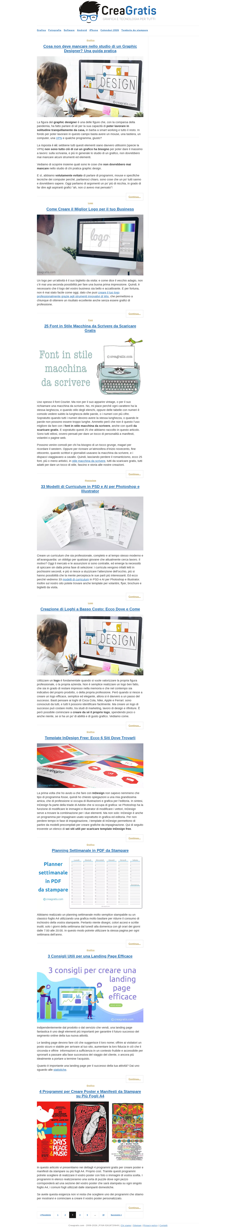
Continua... (135, 197)
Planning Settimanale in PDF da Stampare (90, 850)
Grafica (41, 30)
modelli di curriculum (76, 579)
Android (82, 30)
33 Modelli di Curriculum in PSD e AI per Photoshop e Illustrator (90, 488)
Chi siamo (126, 1225)
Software (69, 30)
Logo (90, 203)
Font (90, 320)
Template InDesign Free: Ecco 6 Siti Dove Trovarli (90, 738)
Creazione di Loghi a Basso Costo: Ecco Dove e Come (90, 609)
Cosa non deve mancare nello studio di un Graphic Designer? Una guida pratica (90, 48)
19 (103, 1215)
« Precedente (45, 1215)
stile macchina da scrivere (88, 461)
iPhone (93, 30)
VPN (59, 138)
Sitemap (137, 1225)
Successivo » (116, 1215)
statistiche (59, 1069)
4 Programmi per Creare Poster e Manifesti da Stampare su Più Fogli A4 (90, 1093)
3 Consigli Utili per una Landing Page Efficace (90, 956)
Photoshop (90, 481)
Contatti (164, 1225)
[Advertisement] (175, 86)
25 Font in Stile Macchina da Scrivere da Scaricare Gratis (90, 328)
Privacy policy (150, 1225)
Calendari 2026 (110, 30)
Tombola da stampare (134, 30)
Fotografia (54, 30)
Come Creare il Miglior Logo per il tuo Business (90, 209)
